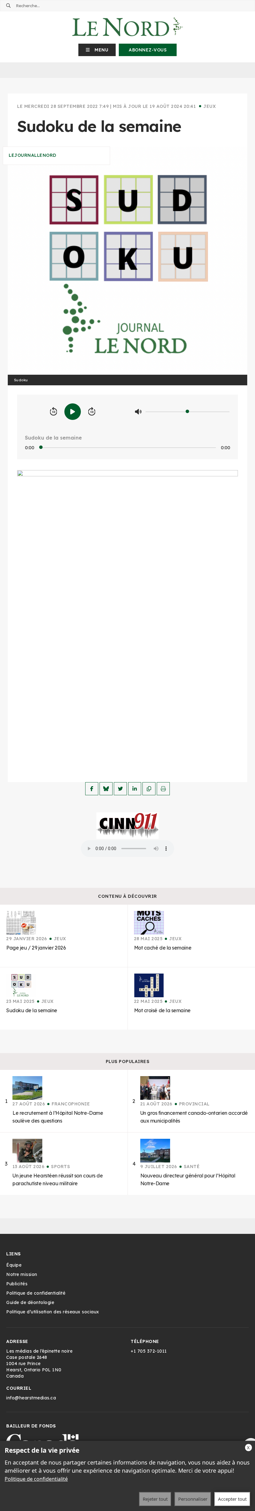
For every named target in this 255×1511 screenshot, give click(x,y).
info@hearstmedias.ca (31, 1398)
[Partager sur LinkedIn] (134, 788)
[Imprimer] (163, 788)
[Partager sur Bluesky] (106, 788)
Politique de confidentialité (36, 1478)
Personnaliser (192, 1499)
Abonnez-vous (148, 50)
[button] (97, 50)
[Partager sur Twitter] (120, 788)
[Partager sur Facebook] (92, 788)
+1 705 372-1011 (149, 1351)
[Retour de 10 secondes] (53, 412)
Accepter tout (232, 1499)
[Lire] (72, 411)
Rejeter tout (155, 1499)
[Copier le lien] (149, 788)
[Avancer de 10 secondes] (91, 412)
